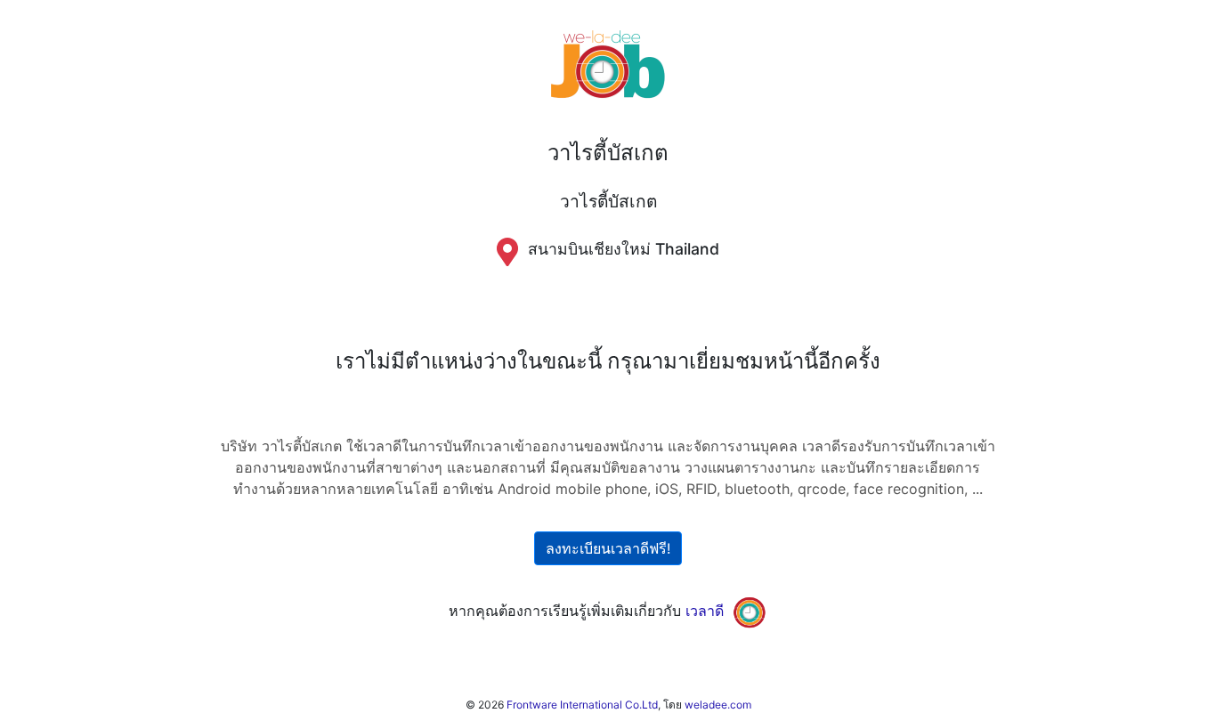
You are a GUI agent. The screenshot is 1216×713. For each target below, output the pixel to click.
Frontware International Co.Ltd (582, 704)
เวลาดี (704, 611)
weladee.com (718, 704)
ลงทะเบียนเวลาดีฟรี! (608, 548)
